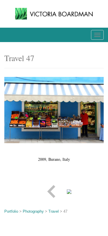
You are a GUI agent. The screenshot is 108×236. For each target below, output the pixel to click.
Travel (53, 211)
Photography (33, 211)
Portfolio (11, 211)
